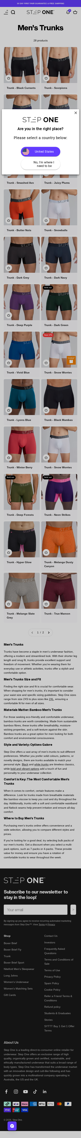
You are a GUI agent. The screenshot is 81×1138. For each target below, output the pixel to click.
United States (44, 151)
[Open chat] (12, 1125)
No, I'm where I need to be (44, 164)
